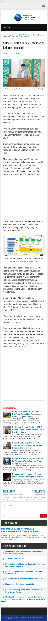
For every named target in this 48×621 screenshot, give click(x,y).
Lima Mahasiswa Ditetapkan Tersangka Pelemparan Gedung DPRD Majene (25, 565)
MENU (6, 27)
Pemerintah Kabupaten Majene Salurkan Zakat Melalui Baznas (13, 497)
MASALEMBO (24, 618)
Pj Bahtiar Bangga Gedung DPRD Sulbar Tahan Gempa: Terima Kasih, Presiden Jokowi (28, 429)
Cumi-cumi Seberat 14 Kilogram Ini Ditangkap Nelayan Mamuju (23, 572)
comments (7, 505)
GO (43, 516)
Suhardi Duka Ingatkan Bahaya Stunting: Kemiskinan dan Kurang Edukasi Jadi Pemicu (27, 445)
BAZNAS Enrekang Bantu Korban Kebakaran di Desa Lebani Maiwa (23, 591)
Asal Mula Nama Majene (14, 558)
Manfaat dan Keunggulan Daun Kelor (19, 584)
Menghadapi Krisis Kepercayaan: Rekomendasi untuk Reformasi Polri (19, 530)
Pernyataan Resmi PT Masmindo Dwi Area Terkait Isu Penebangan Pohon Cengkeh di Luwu (27, 414)
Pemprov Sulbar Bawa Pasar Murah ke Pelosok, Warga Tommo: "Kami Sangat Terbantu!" (28, 461)
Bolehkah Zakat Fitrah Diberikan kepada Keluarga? (25, 579)
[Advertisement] (24, 198)
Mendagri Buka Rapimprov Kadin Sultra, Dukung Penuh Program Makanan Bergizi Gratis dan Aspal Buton (23, 599)
